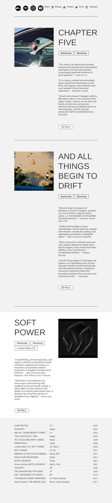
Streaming (82, 53)
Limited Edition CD (26, 348)
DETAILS (65, 127)
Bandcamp (66, 53)
